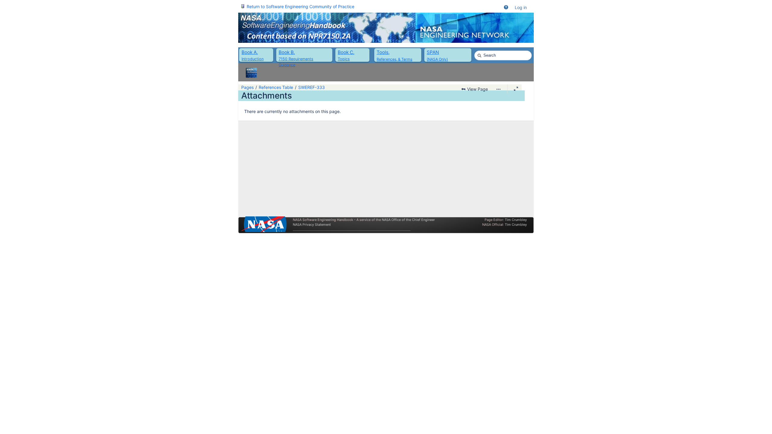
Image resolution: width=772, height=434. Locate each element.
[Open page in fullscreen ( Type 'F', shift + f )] (516, 88)
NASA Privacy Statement (312, 224)
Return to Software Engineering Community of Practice (300, 6)
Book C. (346, 52)
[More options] (498, 89)
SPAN (433, 52)
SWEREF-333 (311, 87)
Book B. (287, 52)
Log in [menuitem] (521, 7)
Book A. (250, 52)
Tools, (383, 52)
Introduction (253, 59)
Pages (247, 87)
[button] (506, 7)
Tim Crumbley (516, 220)
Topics (344, 59)
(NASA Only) (437, 59)
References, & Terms (394, 59)
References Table (276, 87)
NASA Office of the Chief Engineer (408, 220)
